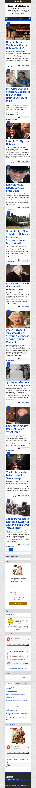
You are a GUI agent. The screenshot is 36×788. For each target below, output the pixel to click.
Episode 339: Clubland (11, 691)
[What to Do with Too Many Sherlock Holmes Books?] (18, 32)
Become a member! (10, 614)
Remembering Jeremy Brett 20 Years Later (15, 187)
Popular (10, 683)
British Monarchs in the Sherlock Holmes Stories (18, 286)
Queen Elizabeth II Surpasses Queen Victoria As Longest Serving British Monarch (17, 336)
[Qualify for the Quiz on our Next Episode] (18, 372)
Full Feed (16, 595)
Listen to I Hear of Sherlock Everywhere (18, 668)
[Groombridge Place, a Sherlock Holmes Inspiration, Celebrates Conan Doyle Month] (18, 220)
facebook (15, 1)
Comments (18, 683)
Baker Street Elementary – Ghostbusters (15, 694)
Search (30, 18)
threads (18, 1)
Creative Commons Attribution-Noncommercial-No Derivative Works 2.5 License (17, 780)
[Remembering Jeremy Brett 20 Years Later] (18, 174)
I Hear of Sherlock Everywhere (18, 7)
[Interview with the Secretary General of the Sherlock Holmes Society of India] (18, 78)
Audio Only (17, 599)
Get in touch (26, 677)
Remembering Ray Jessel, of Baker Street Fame (17, 428)
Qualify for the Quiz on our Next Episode (18, 384)
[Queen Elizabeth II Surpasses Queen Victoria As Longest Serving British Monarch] (18, 319)
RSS (21, 1)
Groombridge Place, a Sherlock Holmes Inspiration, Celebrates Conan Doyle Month (17, 237)
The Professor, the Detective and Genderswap (16, 475)
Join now (18, 603)
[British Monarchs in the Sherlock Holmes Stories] (18, 273)
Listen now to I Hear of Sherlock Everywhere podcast (18, 628)
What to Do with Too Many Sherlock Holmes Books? (17, 45)
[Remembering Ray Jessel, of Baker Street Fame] (18, 415)
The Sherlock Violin (10, 697)
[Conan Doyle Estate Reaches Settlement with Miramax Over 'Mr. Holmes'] (18, 508)
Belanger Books (12, 119)
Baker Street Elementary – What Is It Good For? (17, 706)
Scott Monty (11, 162)
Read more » (25, 65)
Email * (11, 586)
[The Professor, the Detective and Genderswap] (18, 462)
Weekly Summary (19, 597)
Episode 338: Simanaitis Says (13, 703)
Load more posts (11, 549)
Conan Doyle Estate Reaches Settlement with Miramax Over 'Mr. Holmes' (17, 523)
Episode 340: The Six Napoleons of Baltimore (16, 700)
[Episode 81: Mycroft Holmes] (18, 131)
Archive (26, 683)
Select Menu (6, 18)
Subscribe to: (12, 592)
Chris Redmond (12, 67)
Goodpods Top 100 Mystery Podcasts (18, 626)
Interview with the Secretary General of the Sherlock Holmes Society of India (18, 94)
